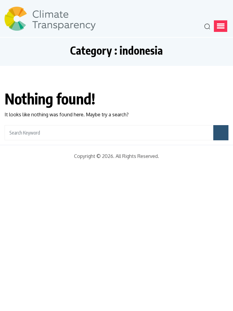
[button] (220, 26)
